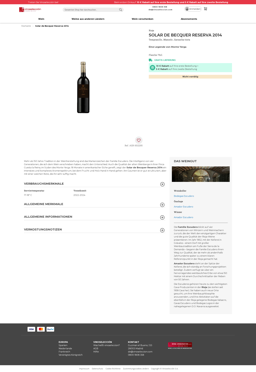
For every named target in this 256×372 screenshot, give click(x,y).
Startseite (26, 26)
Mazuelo (168, 39)
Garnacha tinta (182, 39)
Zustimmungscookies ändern (136, 368)
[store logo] (30, 9)
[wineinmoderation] (180, 348)
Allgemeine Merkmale (43, 204)
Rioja (151, 30)
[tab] (94, 184)
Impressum (84, 368)
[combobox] (93, 10)
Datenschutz (97, 368)
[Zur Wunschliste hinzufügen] (139, 140)
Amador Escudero (183, 206)
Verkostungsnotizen (43, 229)
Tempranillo (155, 39)
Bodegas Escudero (184, 196)
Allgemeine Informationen (48, 216)
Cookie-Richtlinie (113, 368)
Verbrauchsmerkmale (44, 183)
